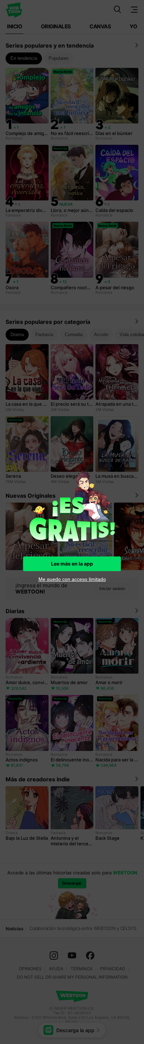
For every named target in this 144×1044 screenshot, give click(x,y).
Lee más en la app (72, 564)
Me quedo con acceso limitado (72, 579)
